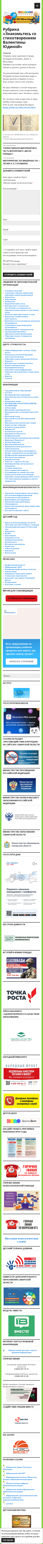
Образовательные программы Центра (21, 359)
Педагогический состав (15, 304)
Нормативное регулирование (17, 500)
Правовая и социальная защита (18, 574)
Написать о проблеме (21, 661)
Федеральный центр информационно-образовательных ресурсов (19, 1490)
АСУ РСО (8, 393)
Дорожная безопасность (15, 434)
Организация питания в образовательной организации (18, 333)
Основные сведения (13, 291)
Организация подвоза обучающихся (20, 451)
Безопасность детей (13, 432)
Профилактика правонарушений (19, 455)
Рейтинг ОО (10, 429)
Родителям (9, 546)
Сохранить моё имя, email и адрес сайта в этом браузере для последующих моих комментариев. (20, 252)
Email (6, 229)
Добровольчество (12, 460)
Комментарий (10, 188)
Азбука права (10, 408)
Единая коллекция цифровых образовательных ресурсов (15, 1484)
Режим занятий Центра (15, 365)
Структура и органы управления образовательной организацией (19, 294)
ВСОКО (8, 533)
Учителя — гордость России (17, 462)
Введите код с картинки (14, 264)
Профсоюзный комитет (15, 565)
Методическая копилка (15, 457)
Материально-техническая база (19, 363)
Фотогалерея (10, 553)
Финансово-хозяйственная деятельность (16, 318)
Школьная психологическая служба (20, 423)
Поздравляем (10, 582)
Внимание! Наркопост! (14, 440)
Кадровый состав (12, 538)
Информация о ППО (13, 567)
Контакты (9, 551)
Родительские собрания (15, 425)
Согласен (8, 1540)
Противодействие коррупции (17, 395)
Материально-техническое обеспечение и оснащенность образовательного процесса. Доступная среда (22, 309)
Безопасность (11, 542)
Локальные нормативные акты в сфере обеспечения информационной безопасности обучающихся (21, 495)
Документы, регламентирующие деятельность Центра (19, 356)
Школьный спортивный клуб (17, 410)
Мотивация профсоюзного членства (20, 569)
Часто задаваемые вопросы (16, 470)
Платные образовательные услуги (20, 314)
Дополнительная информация (18, 370)
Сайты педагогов (12, 449)
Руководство (10, 302)
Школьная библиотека (14, 444)
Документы (10, 297)
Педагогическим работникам (17, 502)
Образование (10, 299)
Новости (8, 376)
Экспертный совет (13, 442)
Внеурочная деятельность (21, 139)
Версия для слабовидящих (23, 598)
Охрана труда (11, 572)
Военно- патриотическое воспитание (21, 453)
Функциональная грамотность (18, 447)
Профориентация (12, 436)
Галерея (8, 378)
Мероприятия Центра (14, 368)
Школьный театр (12, 416)
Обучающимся (11, 504)
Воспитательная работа (15, 427)
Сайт (5, 239)
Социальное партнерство (16, 576)
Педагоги (9, 361)
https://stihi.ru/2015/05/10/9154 (19, 107)
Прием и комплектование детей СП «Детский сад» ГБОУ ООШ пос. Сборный (22, 524)
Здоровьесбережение (14, 540)
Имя (5, 219)
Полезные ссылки (13, 584)
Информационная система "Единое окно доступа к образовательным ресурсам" (20, 1478)
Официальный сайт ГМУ (15, 1473)
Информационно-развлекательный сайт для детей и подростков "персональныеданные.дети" (20, 1498)
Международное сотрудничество (19, 330)
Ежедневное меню (13, 401)
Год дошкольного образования (18, 391)
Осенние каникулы (13, 468)
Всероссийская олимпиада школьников (22, 438)
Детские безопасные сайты (17, 510)
